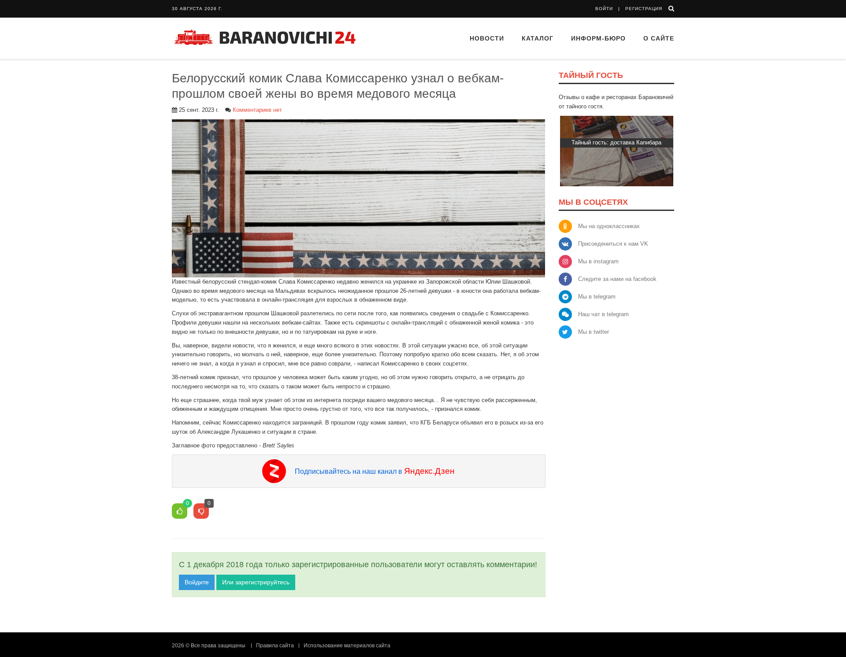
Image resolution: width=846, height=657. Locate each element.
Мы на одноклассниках (609, 226)
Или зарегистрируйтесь (255, 582)
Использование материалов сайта (347, 645)
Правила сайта (275, 645)
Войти (604, 8)
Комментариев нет (257, 110)
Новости (487, 38)
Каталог (537, 38)
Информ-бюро (598, 38)
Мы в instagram (598, 261)
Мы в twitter (593, 331)
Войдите (197, 582)
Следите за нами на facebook (617, 279)
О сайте (658, 38)
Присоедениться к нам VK (613, 243)
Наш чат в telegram (603, 314)
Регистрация (643, 8)
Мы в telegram (597, 296)
